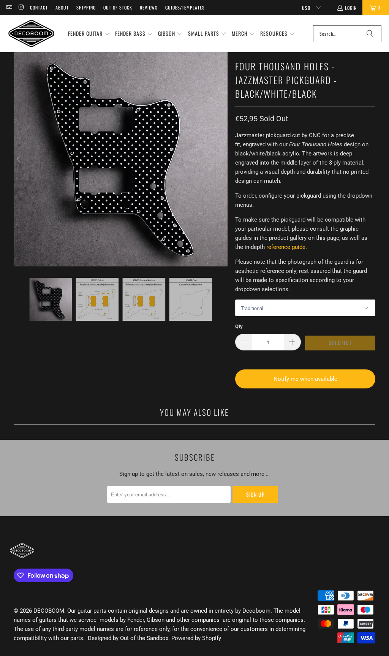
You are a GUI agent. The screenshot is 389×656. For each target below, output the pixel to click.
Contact (39, 7)
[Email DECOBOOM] (9, 7)
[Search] (370, 33)
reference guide (285, 247)
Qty (239, 326)
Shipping (86, 7)
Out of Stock (117, 7)
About (62, 7)
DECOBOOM (48, 610)
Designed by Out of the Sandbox (128, 638)
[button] (89, 33)
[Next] (222, 159)
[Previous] (19, 159)
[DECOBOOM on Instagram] (20, 7)
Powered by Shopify (196, 638)
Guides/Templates (185, 7)
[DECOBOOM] (31, 33)
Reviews (149, 7)
